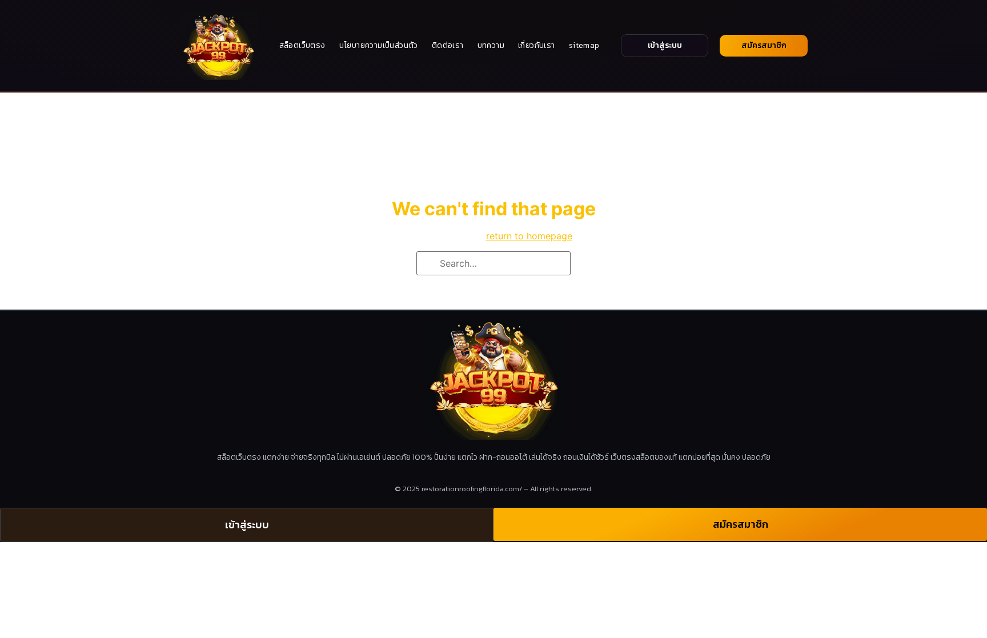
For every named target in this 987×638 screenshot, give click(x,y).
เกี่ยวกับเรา (536, 45)
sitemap (584, 45)
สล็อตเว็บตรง (302, 45)
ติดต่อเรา (448, 45)
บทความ (491, 45)
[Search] (429, 264)
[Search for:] (493, 263)
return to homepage (529, 236)
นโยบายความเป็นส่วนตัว (378, 45)
